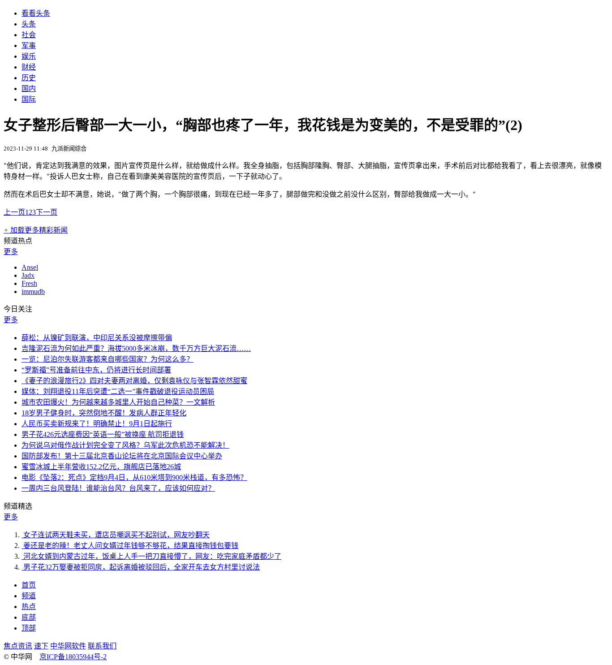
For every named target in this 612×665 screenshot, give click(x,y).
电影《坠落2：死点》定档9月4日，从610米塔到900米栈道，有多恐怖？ (134, 477)
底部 (29, 617)
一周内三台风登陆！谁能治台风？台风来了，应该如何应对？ (118, 488)
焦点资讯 (18, 646)
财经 (29, 67)
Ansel (30, 267)
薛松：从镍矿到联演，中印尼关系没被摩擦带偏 (97, 337)
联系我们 (102, 646)
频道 (29, 596)
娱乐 (29, 56)
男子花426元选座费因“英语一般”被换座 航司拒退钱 (103, 434)
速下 (41, 646)
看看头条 (36, 13)
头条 (29, 24)
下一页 (46, 212)
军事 (29, 45)
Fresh (29, 283)
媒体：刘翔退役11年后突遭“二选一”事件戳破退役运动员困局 (118, 391)
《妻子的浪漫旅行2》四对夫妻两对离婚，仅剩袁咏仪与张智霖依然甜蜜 (134, 380)
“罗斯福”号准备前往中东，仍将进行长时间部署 (96, 370)
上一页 (14, 212)
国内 (29, 88)
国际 (29, 99)
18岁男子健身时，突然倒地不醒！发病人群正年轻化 (104, 413)
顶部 (29, 628)
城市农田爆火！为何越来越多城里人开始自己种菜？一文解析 (118, 402)
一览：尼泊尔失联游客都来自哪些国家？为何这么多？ (108, 359)
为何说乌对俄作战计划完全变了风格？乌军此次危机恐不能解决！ (125, 445)
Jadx (28, 275)
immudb (33, 291)
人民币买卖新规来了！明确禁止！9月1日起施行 (97, 424)
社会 (29, 35)
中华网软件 (68, 646)
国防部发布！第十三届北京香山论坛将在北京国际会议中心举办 (122, 456)
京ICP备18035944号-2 (73, 657)
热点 (29, 606)
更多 (11, 251)
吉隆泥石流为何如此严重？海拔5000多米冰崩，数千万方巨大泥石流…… (136, 348)
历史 (29, 78)
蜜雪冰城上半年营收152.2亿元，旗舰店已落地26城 (101, 467)
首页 (29, 585)
